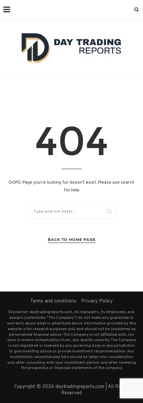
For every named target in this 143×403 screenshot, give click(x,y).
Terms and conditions (53, 301)
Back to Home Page (71, 239)
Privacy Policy (97, 301)
